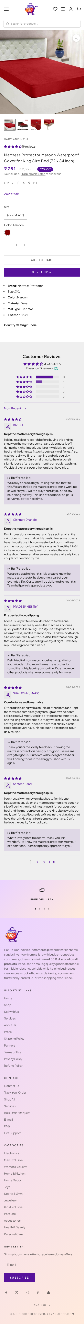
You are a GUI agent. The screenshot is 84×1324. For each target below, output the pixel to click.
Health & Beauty (14, 1227)
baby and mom (16, 139)
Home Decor (12, 1180)
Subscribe (19, 1277)
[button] (13, 146)
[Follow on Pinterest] (38, 1292)
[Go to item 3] (36, 124)
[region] (42, 895)
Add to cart (42, 260)
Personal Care (13, 1234)
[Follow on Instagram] (27, 1292)
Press (8, 1032)
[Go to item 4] (49, 124)
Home (8, 998)
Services (10, 1018)
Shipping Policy (14, 1038)
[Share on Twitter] (23, 183)
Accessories (12, 1220)
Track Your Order (15, 1092)
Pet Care (10, 1213)
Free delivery (42, 899)
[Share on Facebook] (18, 183)
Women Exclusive (16, 1166)
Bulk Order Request (17, 1113)
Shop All (9, 1099)
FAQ (7, 1126)
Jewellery (10, 1200)
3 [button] (44, 862)
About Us (10, 1025)
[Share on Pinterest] (29, 183)
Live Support (12, 1133)
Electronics (11, 1153)
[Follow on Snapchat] (48, 1292)
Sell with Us (11, 1011)
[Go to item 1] (9, 124)
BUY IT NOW (42, 272)
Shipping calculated (33, 173)
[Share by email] (35, 183)
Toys (7, 1187)
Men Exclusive (13, 1160)
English (40, 1305)
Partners (9, 1045)
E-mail (8, 1119)
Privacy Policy (13, 1059)
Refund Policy (13, 1065)
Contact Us (11, 1085)
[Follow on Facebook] (6, 1292)
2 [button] (37, 862)
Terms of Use (12, 1052)
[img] (13, 419)
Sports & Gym (13, 1193)
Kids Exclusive (13, 1207)
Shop (7, 1005)
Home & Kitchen (14, 1173)
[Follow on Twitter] (17, 1292)
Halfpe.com (64, 1314)
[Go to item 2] (23, 124)
